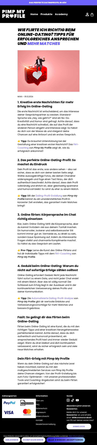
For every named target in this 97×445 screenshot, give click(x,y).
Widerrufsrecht (42, 416)
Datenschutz (41, 408)
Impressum (41, 412)
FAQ (37, 404)
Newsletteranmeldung (45, 424)
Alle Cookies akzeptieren (65, 439)
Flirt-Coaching (63, 253)
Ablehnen (12, 439)
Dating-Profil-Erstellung (49, 195)
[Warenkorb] (92, 14)
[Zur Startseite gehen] (14, 14)
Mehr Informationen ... (77, 436)
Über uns (40, 400)
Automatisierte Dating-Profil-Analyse (53, 298)
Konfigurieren (33, 439)
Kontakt (39, 420)
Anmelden (79, 426)
